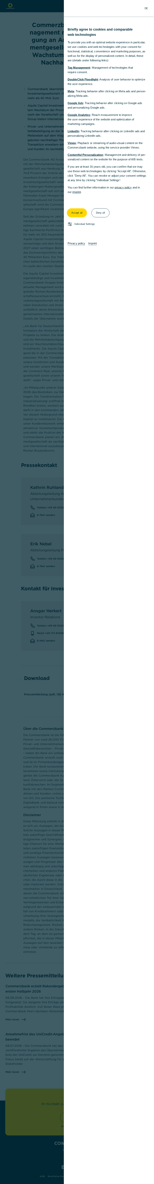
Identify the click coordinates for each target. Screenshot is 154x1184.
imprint (76, 192)
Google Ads (75, 103)
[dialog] (77, 592)
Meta (71, 91)
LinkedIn (73, 131)
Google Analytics (79, 114)
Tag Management (79, 67)
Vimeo (72, 143)
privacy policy (123, 187)
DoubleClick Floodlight (83, 79)
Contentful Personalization (85, 154)
